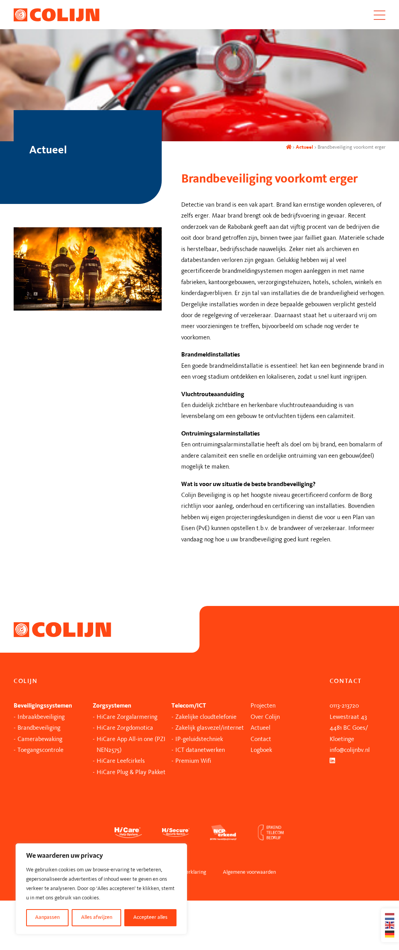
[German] (390, 934)
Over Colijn (265, 717)
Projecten (263, 706)
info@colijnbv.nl (350, 750)
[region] (101, 888)
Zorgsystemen (112, 706)
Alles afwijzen (96, 917)
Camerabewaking (40, 739)
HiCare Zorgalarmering (127, 717)
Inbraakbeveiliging (41, 717)
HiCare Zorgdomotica (125, 728)
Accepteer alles (150, 917)
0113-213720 (344, 706)
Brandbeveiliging (39, 728)
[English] (390, 925)
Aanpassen (47, 917)
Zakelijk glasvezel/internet (209, 728)
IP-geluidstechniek (199, 739)
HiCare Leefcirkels (121, 761)
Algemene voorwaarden (249, 872)
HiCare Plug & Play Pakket (131, 772)
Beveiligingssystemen (43, 706)
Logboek (261, 750)
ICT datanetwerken (200, 750)
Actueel (304, 147)
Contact (261, 739)
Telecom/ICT (188, 706)
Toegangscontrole (41, 750)
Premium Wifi (193, 761)
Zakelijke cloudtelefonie (206, 717)
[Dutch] (390, 916)
